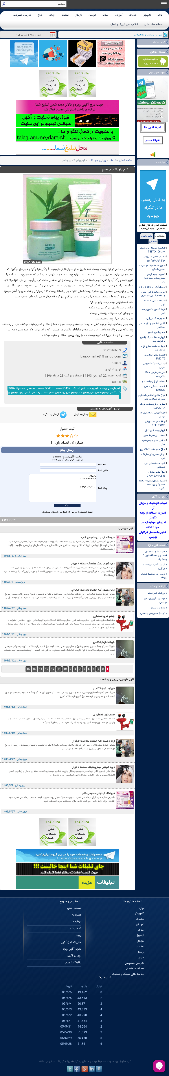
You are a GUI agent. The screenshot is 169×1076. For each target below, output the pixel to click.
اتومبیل (92, 15)
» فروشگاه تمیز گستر (157, 593)
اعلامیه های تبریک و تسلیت (123, 24)
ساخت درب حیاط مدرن (154, 435)
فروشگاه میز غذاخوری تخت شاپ (152, 311)
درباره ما (76, 921)
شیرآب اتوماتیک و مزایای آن (153, 505)
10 (65, 669)
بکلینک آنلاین (73, 962)
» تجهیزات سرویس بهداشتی (153, 613)
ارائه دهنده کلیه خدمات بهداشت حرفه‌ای (93, 590)
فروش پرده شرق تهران (155, 430)
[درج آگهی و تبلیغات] (67, 889)
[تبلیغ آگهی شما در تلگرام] (67, 140)
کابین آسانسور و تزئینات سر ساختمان (152, 325)
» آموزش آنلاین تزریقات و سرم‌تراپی (155, 566)
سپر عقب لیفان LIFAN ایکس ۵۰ (154, 374)
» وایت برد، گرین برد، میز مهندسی (155, 600)
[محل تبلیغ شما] (67, 154)
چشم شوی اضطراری (104, 616)
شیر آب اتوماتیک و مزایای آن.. (148, 35)
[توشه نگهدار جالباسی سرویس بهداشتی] (111, 67)
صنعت (65, 15)
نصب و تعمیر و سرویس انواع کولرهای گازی (154, 258)
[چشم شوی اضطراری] (125, 631)
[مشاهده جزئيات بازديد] (153, 156)
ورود (78, 935)
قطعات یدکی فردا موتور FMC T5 (154, 357)
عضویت (76, 914)
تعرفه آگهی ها (152, 127)
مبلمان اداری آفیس (156, 332)
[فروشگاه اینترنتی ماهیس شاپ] (125, 553)
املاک (105, 15)
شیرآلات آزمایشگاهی (104, 642)
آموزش (119, 15)
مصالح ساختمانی (153, 24)
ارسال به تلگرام (51, 414)
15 (34, 669)
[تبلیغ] (82, 97)
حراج (40, 15)
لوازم (160, 15)
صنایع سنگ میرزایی (156, 318)
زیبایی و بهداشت (97, 160)
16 (28, 669)
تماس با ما (75, 928)
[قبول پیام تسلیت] (67, 127)
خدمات (133, 15)
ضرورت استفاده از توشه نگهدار (153, 515)
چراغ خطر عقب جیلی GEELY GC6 (155, 423)
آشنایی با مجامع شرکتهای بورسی (153, 535)
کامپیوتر (147, 15)
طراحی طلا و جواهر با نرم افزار (153, 442)
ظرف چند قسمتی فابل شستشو (155, 465)
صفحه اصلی (125, 160)
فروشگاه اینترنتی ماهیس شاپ (98, 537)
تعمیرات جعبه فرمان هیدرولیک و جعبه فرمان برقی (154, 278)
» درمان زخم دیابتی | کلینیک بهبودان (154, 576)
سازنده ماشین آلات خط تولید (154, 302)
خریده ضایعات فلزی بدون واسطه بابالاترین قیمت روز (153, 294)
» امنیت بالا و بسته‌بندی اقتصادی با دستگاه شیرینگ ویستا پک (154, 555)
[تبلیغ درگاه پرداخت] (67, 113)
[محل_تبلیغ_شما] (53, 97)
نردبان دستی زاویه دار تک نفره (153, 456)
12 (52, 669)
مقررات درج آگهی (71, 942)
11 (59, 669)
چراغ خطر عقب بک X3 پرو (152, 449)
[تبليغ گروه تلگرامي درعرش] (24, 67)
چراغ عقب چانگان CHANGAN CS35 (156, 474)
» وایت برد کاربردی (158, 608)
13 (46, 669)
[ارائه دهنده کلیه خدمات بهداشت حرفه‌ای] (125, 605)
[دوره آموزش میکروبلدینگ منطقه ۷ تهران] (125, 579)
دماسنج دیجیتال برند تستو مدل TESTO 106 (152, 250)
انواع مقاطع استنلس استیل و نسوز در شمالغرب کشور (151, 397)
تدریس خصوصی (22, 15)
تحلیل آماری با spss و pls (152, 287)
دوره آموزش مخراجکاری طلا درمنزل (152, 414)
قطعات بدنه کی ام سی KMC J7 (154, 388)
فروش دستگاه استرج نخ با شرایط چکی (153, 348)
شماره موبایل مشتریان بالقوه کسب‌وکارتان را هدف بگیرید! (152, 484)
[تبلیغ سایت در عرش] (53, 67)
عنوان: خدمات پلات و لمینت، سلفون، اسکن (152, 267)
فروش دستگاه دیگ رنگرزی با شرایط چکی (152, 339)
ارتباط (52, 15)
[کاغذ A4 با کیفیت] (82, 67)
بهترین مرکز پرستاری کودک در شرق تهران (152, 406)
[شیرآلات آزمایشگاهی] (125, 657)
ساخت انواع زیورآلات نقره (153, 381)
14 (40, 669)
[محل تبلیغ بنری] (67, 875)
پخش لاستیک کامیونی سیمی (154, 365)
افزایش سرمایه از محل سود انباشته (153, 525)
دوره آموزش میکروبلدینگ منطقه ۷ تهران (93, 564)
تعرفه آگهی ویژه (72, 949)
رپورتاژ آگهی (74, 955)
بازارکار (78, 15)
